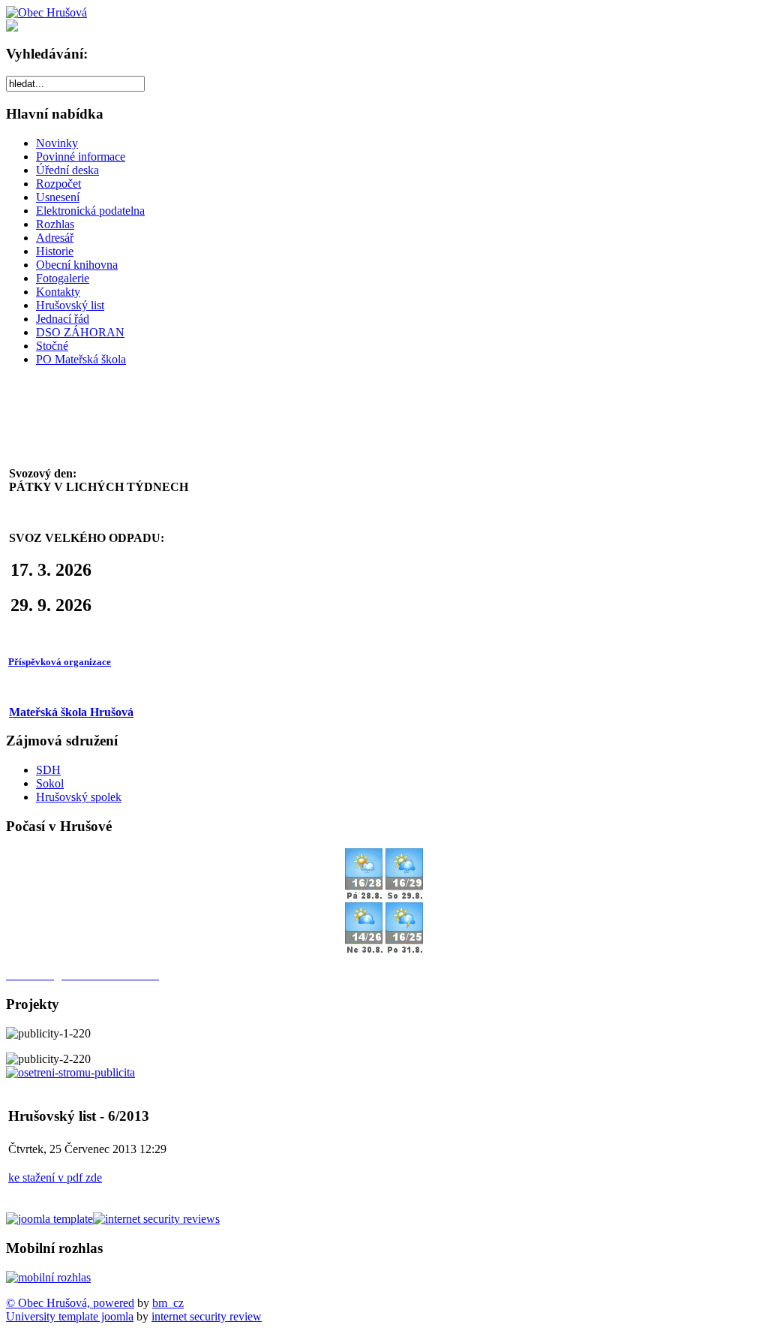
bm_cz (168, 1302)
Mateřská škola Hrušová (71, 712)
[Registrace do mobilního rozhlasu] (48, 1277)
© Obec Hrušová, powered (70, 1302)
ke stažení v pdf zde (55, 1177)
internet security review (207, 1316)
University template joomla (70, 1316)
